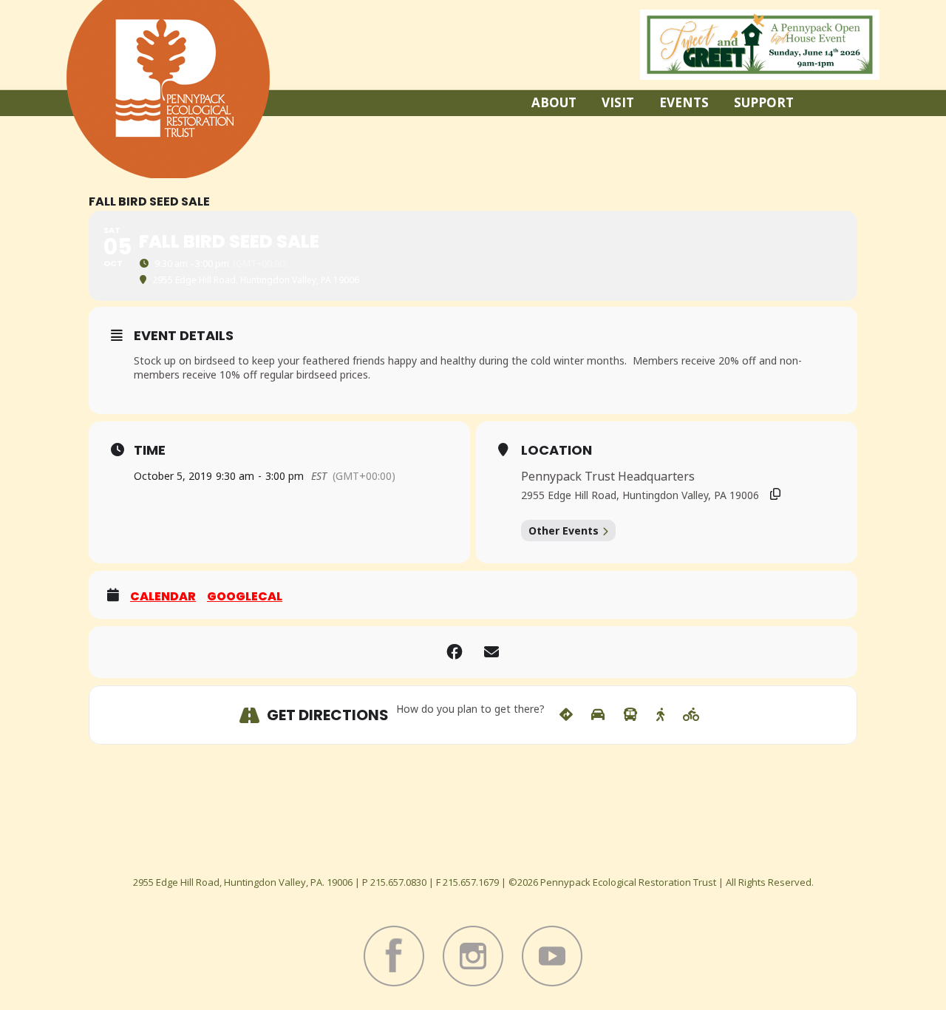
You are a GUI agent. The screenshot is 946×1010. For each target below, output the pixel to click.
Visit (618, 102)
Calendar (163, 596)
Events (684, 102)
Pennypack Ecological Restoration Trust (168, 89)
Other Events (563, 530)
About (553, 102)
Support (764, 102)
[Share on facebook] (454, 652)
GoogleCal (244, 596)
